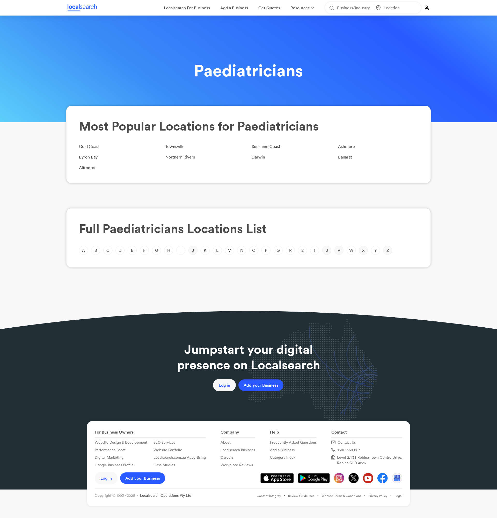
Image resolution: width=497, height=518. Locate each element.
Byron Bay (88, 157)
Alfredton (88, 167)
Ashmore (346, 146)
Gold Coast (89, 146)
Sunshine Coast (266, 146)
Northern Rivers (180, 157)
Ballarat (345, 157)
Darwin (258, 157)
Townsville (175, 146)
